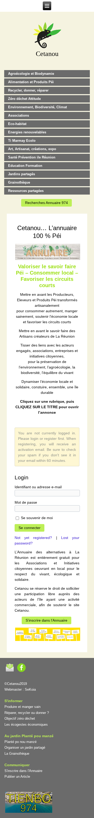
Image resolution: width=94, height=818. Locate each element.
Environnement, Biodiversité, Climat (37, 107)
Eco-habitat (17, 124)
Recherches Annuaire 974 (46, 203)
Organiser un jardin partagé (24, 747)
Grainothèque (19, 182)
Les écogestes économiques (26, 724)
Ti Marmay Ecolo (22, 141)
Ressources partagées (26, 191)
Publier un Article (17, 777)
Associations (18, 115)
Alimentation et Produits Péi (31, 82)
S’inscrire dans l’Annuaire (46, 620)
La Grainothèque (16, 753)
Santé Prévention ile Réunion (31, 157)
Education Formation (25, 166)
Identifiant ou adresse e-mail (38, 487)
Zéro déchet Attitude (24, 99)
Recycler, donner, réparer (28, 90)
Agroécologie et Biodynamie (31, 74)
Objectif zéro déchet (19, 718)
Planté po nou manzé (20, 742)
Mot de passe (26, 502)
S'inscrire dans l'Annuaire (23, 771)
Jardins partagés (21, 174)
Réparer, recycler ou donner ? (26, 713)
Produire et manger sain (22, 707)
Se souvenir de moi (36, 518)
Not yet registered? (33, 538)
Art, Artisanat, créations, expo (32, 149)
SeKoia (30, 689)
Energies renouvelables (27, 132)
